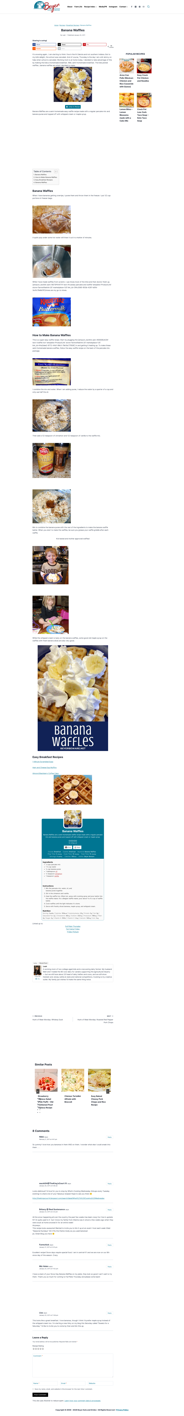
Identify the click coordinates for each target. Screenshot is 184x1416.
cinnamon (58, 874)
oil (56, 871)
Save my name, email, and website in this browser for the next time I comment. (63, 1389)
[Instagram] (135, 6)
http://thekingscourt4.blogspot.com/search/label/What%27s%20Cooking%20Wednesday (68, 1198)
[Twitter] (39, 979)
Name (36, 1383)
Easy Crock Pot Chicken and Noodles (143, 78)
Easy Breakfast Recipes (44, 180)
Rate (78, 847)
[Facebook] (131, 6)
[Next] (107, 1091)
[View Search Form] (148, 7)
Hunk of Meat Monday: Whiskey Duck (47, 1018)
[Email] (143, 6)
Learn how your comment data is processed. (82, 1401)
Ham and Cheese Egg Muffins (44, 768)
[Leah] (37, 970)
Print (69, 847)
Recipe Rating (38, 1346)
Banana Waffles (41, 175)
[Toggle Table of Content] (55, 171)
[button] (69, 841)
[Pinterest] (139, 6)
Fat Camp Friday (73, 929)
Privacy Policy (122, 1410)
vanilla (56, 876)
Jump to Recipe (74, 107)
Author (35, 963)
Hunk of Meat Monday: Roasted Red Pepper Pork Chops (95, 1019)
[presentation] (46, 1080)
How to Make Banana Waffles (46, 177)
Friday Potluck (73, 932)
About (69, 7)
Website (92, 1383)
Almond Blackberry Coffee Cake (45, 773)
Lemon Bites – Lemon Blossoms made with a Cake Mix (126, 115)
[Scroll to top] (179, 1391)
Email (64, 1383)
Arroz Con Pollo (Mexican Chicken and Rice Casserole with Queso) (126, 81)
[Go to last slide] (37, 1091)
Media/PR (103, 7)
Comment (38, 1356)
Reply (110, 1137)
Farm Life (78, 7)
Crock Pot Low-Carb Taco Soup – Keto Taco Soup (143, 115)
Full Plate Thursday (72, 926)
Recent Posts (43, 963)
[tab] (39, 1098)
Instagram (113, 7)
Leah (64, 35)
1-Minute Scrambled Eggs (42, 762)
